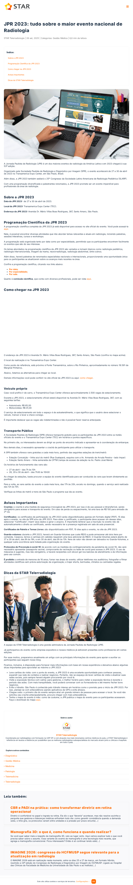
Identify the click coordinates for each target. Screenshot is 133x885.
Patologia (10, 771)
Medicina (9, 766)
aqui (6, 229)
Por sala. (13, 274)
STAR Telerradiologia (14, 38)
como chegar (86, 378)
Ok (93, 881)
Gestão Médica (60, 38)
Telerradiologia (12, 782)
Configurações (82, 881)
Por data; (13, 269)
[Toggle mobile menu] (127, 6)
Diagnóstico (11, 756)
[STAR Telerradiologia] (66, 723)
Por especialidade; (18, 271)
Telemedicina (11, 776)
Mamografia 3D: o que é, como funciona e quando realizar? (61, 832)
